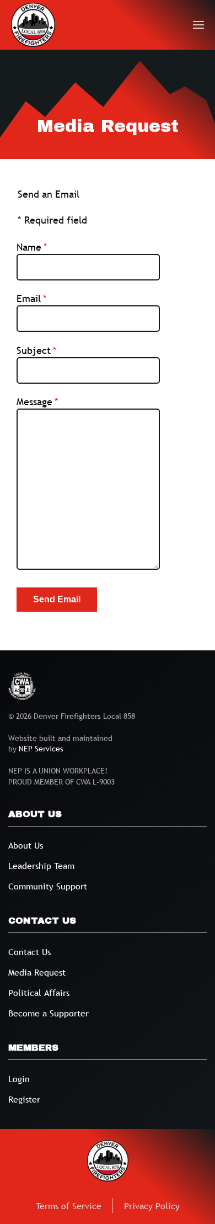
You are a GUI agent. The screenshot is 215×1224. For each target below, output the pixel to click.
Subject (56, 350)
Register (24, 1099)
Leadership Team (41, 866)
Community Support (47, 886)
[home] (33, 25)
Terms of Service (68, 1206)
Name (52, 247)
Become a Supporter (48, 1013)
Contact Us (29, 952)
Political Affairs (38, 993)
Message (57, 401)
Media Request (37, 972)
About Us (25, 845)
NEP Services (41, 749)
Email (52, 298)
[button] (199, 24)
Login (19, 1079)
